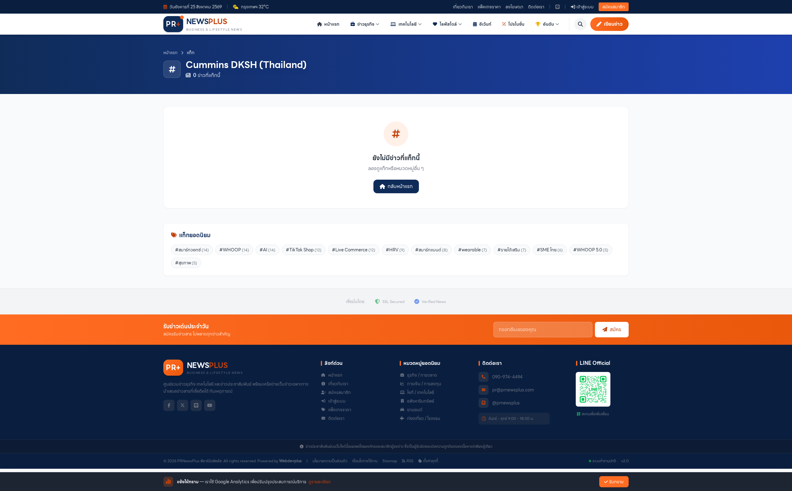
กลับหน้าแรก (400, 186)
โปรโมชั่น (516, 24)
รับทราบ (616, 481)
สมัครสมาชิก (613, 6)
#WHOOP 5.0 (590, 249)
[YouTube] (209, 405)
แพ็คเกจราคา (489, 7)
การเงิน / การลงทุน (424, 384)
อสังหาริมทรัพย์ (420, 401)
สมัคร (615, 329)
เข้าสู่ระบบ (337, 401)
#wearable (472, 249)
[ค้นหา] (580, 24)
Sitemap (389, 461)
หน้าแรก (331, 24)
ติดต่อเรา (536, 7)
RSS (410, 461)
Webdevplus (290, 461)
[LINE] (196, 405)
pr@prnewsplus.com (513, 390)
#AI (267, 249)
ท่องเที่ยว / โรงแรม (423, 418)
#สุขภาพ (186, 262)
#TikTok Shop (303, 249)
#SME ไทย (550, 249)
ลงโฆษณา (514, 7)
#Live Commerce (353, 249)
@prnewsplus (506, 403)
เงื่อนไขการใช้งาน (364, 461)
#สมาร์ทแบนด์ (431, 249)
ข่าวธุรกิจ (365, 24)
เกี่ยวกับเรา (463, 7)
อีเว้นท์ (485, 24)
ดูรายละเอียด (319, 481)
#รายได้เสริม (511, 249)
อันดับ (548, 24)
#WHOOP (234, 249)
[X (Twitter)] (182, 405)
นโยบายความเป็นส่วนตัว (329, 461)
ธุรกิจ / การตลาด (422, 375)
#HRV (395, 249)
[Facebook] (168, 405)
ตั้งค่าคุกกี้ (430, 461)
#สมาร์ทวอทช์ (192, 249)
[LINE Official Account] (557, 7)
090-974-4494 (507, 377)
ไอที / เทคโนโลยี (420, 392)
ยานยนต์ (414, 410)
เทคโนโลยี (407, 24)
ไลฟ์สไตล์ (448, 24)
